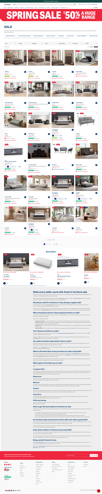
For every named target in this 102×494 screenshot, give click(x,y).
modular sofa (78, 322)
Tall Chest (54, 73)
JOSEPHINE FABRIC (9, 102)
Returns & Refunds (71, 466)
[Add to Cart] (4, 283)
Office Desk (7, 229)
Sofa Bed (6, 135)
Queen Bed (7, 73)
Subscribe (93, 455)
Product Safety (70, 469)
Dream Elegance (55, 129)
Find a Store (82, 4)
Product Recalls (70, 480)
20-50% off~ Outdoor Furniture (51, 1)
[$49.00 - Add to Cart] (31, 283)
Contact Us (22, 474)
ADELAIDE (7, 228)
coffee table (75, 325)
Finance (53, 471)
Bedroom (37, 471)
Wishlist (85, 466)
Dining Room (38, 469)
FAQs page (35, 447)
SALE (37, 484)
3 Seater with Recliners (80, 104)
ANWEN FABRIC (79, 71)
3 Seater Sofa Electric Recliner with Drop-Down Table (38, 104)
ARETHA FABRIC (8, 196)
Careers (21, 468)
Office (37, 476)
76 (54, 244)
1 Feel (61, 135)
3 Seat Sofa (78, 135)
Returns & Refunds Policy (56, 466)
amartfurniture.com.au (44, 446)
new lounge (61, 298)
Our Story (22, 465)
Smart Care (70, 473)
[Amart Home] (7, 4)
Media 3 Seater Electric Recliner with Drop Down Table (37, 167)
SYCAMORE (54, 228)
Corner (53, 104)
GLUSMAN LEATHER (32, 102)
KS (12, 166)
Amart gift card (36, 338)
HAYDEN (86, 275)
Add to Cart (4, 283)
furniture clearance (50, 304)
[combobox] (44, 4)
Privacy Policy (54, 467)
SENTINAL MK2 (31, 133)
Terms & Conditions (55, 464)
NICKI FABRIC (31, 196)
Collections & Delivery (72, 478)
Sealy (6, 160)
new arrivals (41, 417)
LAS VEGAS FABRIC (32, 164)
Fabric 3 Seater (31, 135)
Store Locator (22, 467)
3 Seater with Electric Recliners (81, 166)
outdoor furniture (77, 298)
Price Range (34, 43)
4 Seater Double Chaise (9, 104)
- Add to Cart (31, 283)
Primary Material (62, 43)
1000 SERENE (55, 130)
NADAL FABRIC (79, 164)
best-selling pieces (40, 442)
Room (6, 43)
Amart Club (22, 476)
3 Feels (20, 166)
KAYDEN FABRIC (79, 102)
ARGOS (77, 193)
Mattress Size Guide (71, 475)
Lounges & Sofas (39, 466)
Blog (21, 470)
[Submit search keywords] (75, 4)
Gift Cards (38, 480)
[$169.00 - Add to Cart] (85, 282)
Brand (47, 43)
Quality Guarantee (46, 310)
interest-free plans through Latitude (66, 333)
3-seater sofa (59, 325)
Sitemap (21, 472)
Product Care (70, 471)
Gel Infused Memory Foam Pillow (36, 277)
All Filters (75, 43)
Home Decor (38, 478)
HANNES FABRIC (55, 102)
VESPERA (7, 71)
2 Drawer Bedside (31, 73)
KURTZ (6, 133)
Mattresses (38, 473)
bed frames (41, 356)
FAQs (69, 464)
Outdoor (37, 475)
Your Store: (92, 4)
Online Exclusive (39, 482)
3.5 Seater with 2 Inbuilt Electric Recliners (12, 198)
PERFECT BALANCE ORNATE (10, 161)
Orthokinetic (78, 192)
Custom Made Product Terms (57, 469)
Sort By (87, 43)
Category (20, 43)
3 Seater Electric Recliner (33, 198)
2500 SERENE (55, 193)
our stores (43, 347)
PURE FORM (33, 276)
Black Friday (76, 353)
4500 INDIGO (31, 224)
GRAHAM (78, 133)
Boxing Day (68, 355)
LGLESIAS (78, 228)
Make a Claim (70, 482)
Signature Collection (39, 464)
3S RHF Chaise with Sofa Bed (81, 73)
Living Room (38, 467)
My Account (86, 464)
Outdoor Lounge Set (56, 166)
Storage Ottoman (79, 229)
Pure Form (32, 274)
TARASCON (54, 164)
